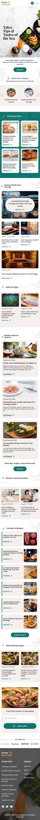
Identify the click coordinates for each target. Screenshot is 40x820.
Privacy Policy (29, 778)
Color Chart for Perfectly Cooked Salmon (28, 166)
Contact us (28, 774)
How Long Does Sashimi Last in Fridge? (29, 241)
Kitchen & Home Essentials (8, 795)
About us (27, 766)
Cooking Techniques (9, 767)
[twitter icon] (7, 806)
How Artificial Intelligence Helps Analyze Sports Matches (8, 314)
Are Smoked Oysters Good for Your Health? (18, 444)
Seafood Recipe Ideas (10, 775)
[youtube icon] (11, 806)
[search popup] (32, 3)
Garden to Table (8, 800)
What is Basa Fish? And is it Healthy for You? (29, 313)
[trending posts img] (10, 127)
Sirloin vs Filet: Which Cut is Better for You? (12, 536)
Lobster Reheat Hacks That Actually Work (11, 603)
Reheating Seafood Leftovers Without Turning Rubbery (13, 553)
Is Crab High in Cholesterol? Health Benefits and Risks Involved (29, 139)
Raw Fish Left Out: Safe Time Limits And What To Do (10, 242)
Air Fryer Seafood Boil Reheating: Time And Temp (11, 569)
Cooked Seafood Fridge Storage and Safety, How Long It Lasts (20, 203)
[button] (2, 95)
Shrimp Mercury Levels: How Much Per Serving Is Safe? (19, 403)
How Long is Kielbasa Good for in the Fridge (19, 274)
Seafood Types (7, 785)
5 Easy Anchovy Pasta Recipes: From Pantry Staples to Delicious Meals (29, 673)
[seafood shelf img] (10, 228)
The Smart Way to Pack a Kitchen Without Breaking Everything (29, 509)
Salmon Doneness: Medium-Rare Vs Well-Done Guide (10, 166)
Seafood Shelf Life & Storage (9, 780)
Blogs (26, 770)
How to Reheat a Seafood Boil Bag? (12, 619)
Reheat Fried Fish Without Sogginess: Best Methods (12, 586)
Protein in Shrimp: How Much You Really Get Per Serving (9, 139)
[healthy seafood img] (20, 350)
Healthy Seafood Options (11, 771)
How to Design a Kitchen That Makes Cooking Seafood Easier (9, 510)
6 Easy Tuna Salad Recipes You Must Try (20, 363)
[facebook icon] (3, 806)
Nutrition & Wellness (9, 790)
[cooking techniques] (30, 538)
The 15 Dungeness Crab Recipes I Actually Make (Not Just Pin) (9, 673)
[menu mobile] (37, 3)
